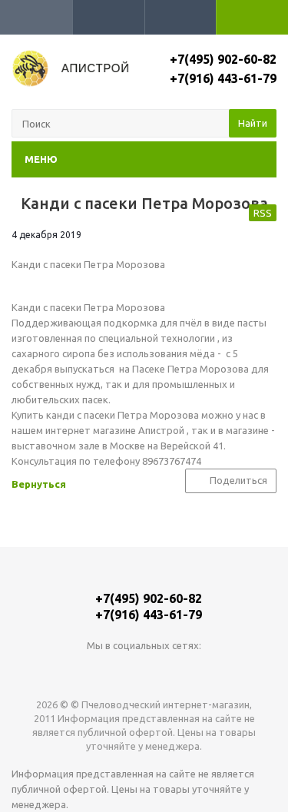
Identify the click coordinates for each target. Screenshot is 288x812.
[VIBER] (175, 671)
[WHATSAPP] (144, 671)
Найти (252, 123)
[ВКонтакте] (112, 671)
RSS (262, 212)
